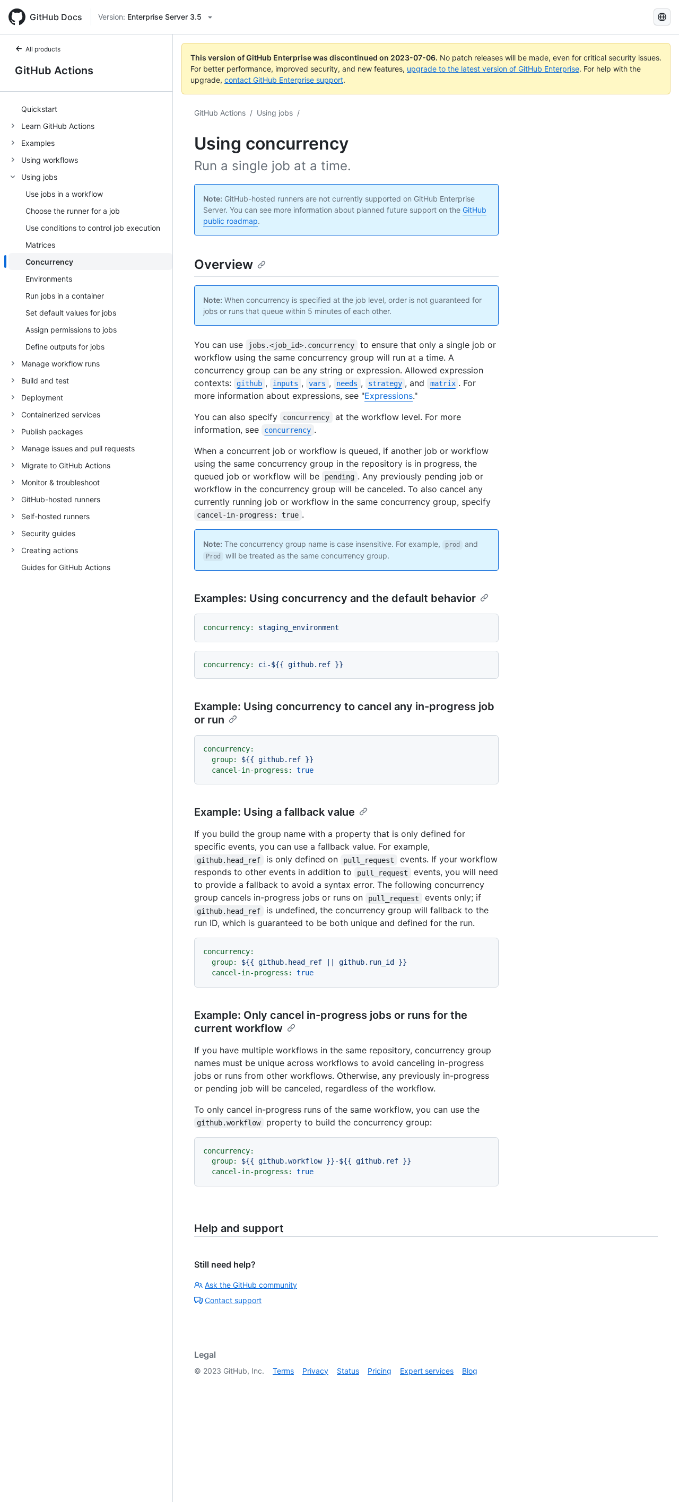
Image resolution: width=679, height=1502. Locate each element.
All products (42, 49)
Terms (283, 1370)
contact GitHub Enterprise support (283, 79)
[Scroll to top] (655, 1478)
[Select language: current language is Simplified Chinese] (662, 16)
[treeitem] (90, 108)
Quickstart (39, 108)
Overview (223, 264)
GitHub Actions (54, 70)
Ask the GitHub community (251, 1284)
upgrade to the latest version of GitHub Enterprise (493, 68)
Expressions (388, 395)
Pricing (379, 1370)
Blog (469, 1370)
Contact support (233, 1300)
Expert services (427, 1370)
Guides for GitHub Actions (65, 567)
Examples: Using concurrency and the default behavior (335, 598)
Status (348, 1370)
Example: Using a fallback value (274, 812)
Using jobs (275, 112)
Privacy (315, 1370)
